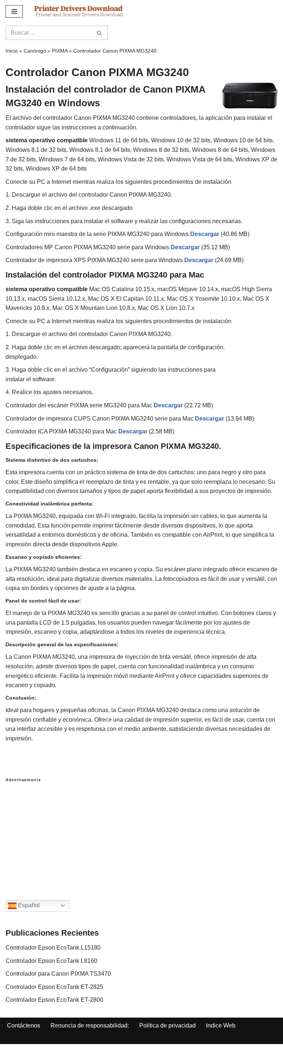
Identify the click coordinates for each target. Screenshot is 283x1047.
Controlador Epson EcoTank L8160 (51, 961)
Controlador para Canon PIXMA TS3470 (58, 974)
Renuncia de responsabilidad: (89, 1025)
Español (28, 905)
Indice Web (220, 1025)
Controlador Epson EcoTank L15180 (53, 947)
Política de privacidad (167, 1025)
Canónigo (35, 51)
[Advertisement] (141, 833)
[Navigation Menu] (14, 11)
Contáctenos (23, 1025)
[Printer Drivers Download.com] (78, 11)
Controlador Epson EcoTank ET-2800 (54, 1000)
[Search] (99, 32)
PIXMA (59, 51)
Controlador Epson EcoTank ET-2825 (54, 987)
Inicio (12, 51)
